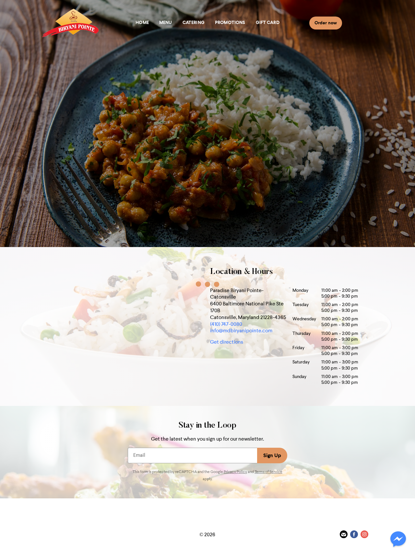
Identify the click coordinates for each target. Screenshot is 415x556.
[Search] (349, 22)
